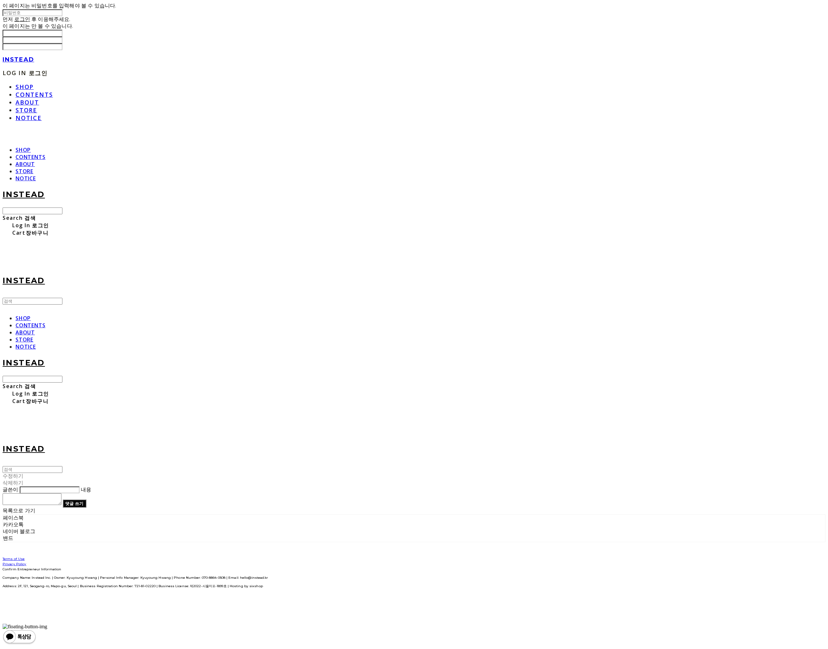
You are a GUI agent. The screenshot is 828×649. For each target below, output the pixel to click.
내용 (86, 490)
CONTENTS (34, 94)
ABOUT (27, 102)
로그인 (22, 19)
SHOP (25, 87)
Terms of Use (14, 559)
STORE (26, 110)
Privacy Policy (14, 564)
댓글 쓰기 (74, 503)
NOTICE (29, 118)
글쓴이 (10, 490)
